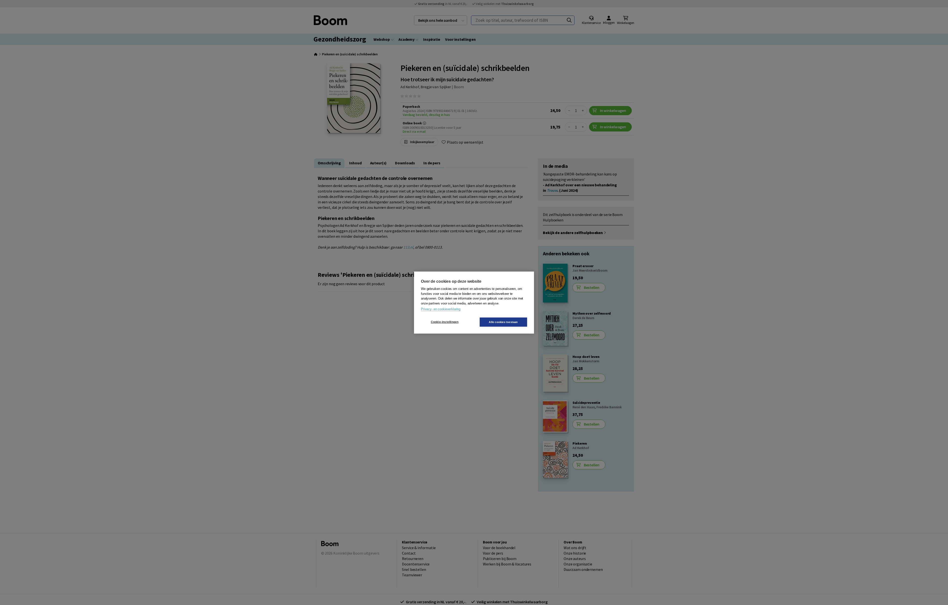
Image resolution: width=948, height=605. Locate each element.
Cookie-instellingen (445, 322)
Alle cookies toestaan (503, 321)
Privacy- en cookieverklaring (440, 309)
